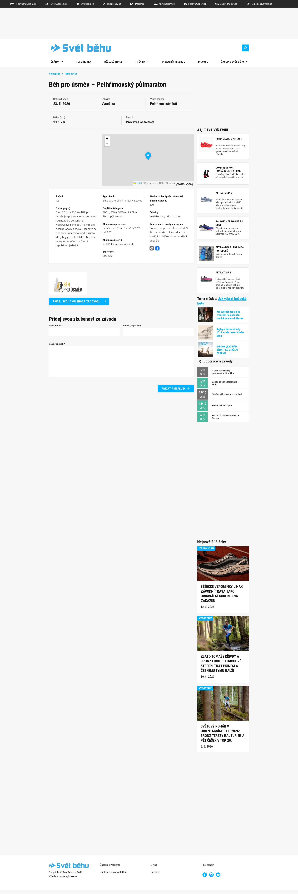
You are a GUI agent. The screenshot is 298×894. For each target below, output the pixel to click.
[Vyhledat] (245, 48)
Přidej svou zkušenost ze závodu (76, 301)
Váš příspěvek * (57, 344)
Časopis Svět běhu (232, 61)
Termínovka (83, 61)
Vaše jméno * (56, 325)
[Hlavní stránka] (78, 48)
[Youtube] (218, 875)
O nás (154, 864)
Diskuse (203, 61)
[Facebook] (205, 875)
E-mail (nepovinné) (132, 325)
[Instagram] (211, 875)
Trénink (140, 61)
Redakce (155, 872)
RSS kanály (208, 864)
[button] (148, 156)
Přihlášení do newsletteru (113, 872)
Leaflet (139, 183)
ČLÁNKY (55, 61)
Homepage (54, 73)
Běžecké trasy (113, 61)
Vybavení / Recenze (173, 61)
